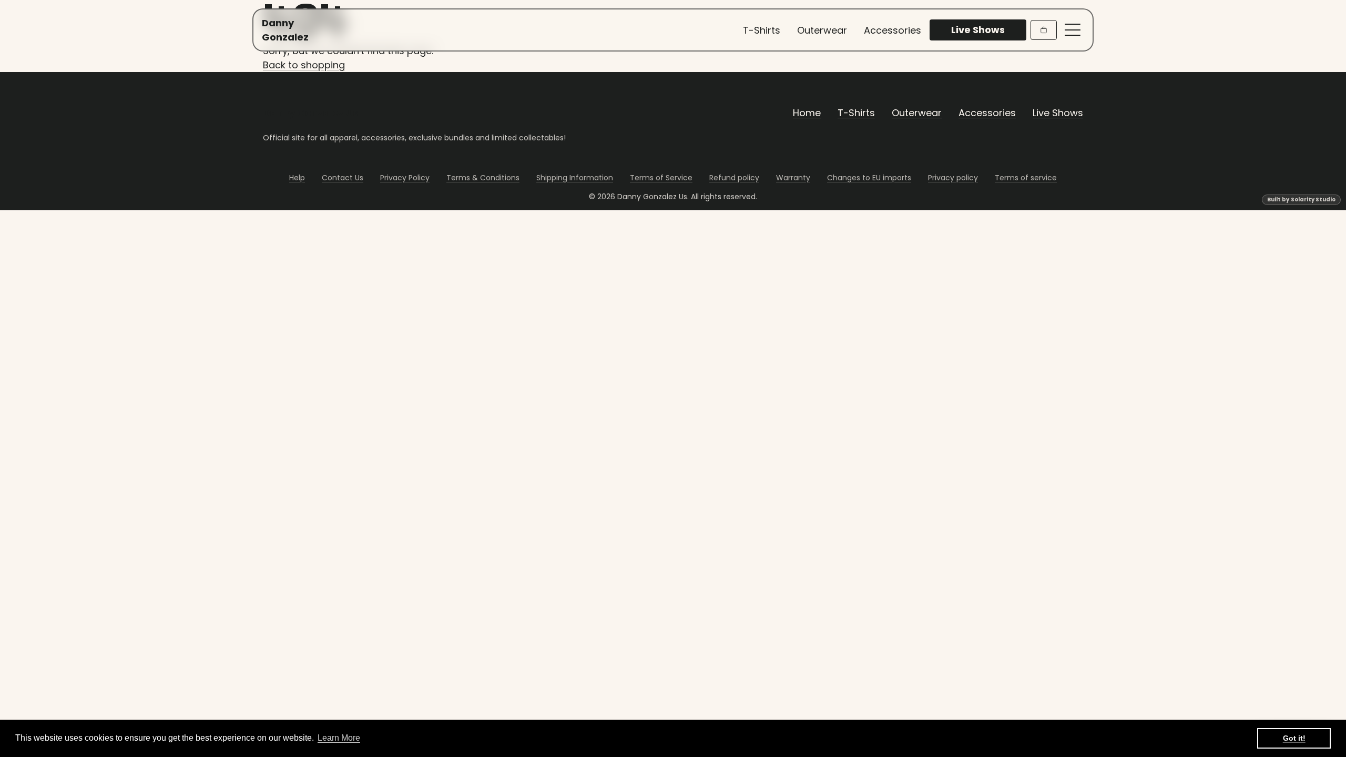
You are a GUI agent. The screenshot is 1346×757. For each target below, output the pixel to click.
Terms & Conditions (482, 177)
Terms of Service (661, 177)
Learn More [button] (339, 737)
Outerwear (822, 30)
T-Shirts (761, 30)
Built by (1301, 199)
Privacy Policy (405, 177)
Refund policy (734, 177)
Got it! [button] (1294, 738)
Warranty (793, 177)
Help (297, 177)
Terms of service (1026, 177)
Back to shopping (304, 64)
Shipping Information (574, 177)
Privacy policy (953, 177)
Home (807, 112)
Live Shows (1058, 112)
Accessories (892, 30)
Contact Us (342, 177)
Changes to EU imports (869, 177)
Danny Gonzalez (283, 30)
